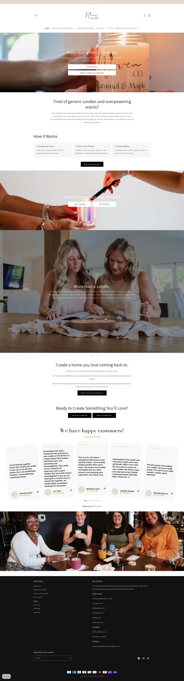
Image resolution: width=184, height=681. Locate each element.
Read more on (92, 506)
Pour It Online (104, 204)
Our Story (36, 605)
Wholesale (37, 608)
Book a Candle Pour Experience (92, 73)
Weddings (36, 612)
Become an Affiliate (40, 590)
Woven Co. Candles (89, 676)
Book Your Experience (92, 164)
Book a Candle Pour (104, 415)
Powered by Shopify (99, 676)
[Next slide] (96, 355)
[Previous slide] (87, 355)
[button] (35, 15)
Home (35, 601)
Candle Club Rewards (40, 594)
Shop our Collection (79, 415)
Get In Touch (37, 597)
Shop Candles (92, 67)
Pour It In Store (80, 204)
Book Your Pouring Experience (92, 393)
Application (37, 586)
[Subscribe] (69, 658)
